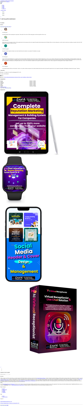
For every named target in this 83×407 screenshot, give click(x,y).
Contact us (7, 1)
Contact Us (4, 8)
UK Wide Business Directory (41, 378)
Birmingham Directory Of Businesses (9, 384)
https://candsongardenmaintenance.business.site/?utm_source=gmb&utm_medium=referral (18, 77)
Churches (3, 390)
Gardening (4, 392)
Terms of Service (4, 396)
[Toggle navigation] (1, 3)
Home (3, 5)
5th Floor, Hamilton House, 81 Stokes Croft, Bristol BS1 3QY (9, 403)
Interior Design (4, 389)
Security (3, 388)
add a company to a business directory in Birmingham (27, 380)
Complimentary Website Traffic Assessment (7, 0)
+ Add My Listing (3, 10)
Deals (3, 7)
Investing (3, 391)
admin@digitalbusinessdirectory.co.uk (6, 401)
